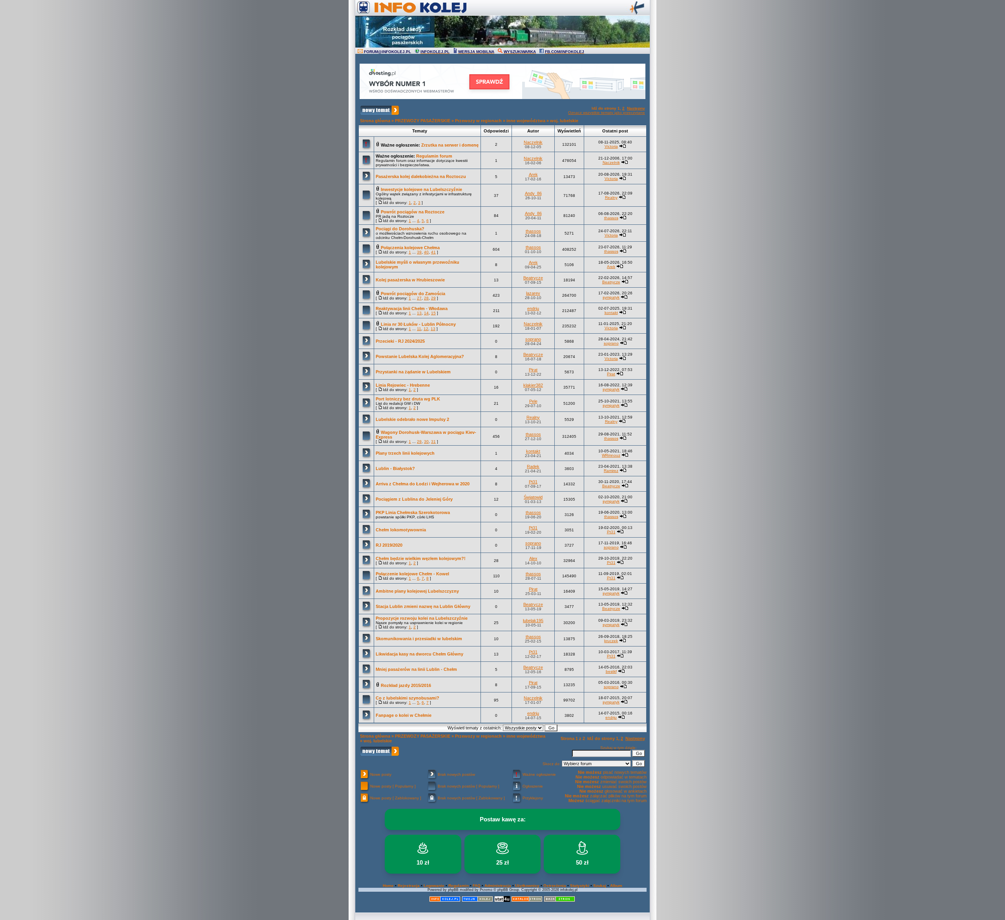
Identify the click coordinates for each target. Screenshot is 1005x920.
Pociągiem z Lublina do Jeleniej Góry (414, 499)
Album (616, 885)
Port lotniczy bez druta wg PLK (408, 399)
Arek (533, 174)
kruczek (611, 641)
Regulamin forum (434, 156)
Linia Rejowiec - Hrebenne (403, 385)
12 (426, 329)
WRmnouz (611, 455)
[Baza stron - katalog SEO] (559, 900)
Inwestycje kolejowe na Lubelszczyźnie (421, 189)
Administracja (497, 885)
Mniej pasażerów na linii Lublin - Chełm (416, 669)
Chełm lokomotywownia (401, 529)
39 (419, 252)
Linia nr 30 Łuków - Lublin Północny (418, 324)
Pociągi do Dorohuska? (400, 228)
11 (419, 329)
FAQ (477, 885)
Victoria (611, 146)
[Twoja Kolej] (477, 900)
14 (426, 313)
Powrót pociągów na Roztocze (412, 211)
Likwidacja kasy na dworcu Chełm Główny (419, 654)
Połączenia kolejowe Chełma (410, 247)
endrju (533, 308)
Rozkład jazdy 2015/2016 (406, 685)
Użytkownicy (527, 885)
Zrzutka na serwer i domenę (450, 145)
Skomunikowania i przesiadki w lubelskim (419, 638)
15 (433, 313)
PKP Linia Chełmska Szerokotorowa (413, 512)
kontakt (611, 312)
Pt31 (533, 481)
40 (426, 252)
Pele (533, 401)
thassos (611, 218)
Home (388, 885)
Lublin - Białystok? (395, 468)
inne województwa (525, 120)
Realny (611, 197)
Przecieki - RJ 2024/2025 (400, 341)
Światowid (533, 497)
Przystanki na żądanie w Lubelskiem (413, 371)
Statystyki (579, 885)
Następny (636, 108)
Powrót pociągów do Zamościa (413, 293)
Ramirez (611, 470)
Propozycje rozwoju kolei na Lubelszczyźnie (422, 618)
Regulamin (458, 885)
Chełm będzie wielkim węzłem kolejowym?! (421, 558)
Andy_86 (533, 193)
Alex (533, 558)
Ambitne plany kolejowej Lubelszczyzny (417, 591)
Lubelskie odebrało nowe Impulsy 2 (412, 419)
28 (426, 298)
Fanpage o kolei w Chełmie (403, 715)
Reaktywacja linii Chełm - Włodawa (412, 308)
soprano (533, 339)
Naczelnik (533, 142)
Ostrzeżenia (554, 885)
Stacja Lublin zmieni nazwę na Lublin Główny (423, 606)
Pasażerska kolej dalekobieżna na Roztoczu (421, 176)
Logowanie (434, 885)
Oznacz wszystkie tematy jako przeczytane (606, 112)
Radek (533, 466)
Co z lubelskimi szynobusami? (407, 698)
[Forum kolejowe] (444, 900)
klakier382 (533, 385)
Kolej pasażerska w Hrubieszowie (410, 279)
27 (419, 298)
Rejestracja (409, 885)
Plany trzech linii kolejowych (405, 453)
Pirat (533, 369)
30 (426, 441)
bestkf (611, 671)
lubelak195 (533, 620)
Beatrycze (533, 277)
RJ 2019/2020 (389, 545)
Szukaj (599, 885)
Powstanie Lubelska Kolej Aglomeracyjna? (420, 356)
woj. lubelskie (564, 120)
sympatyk (611, 297)
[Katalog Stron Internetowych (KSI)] (527, 900)
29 (433, 298)
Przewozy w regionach (478, 120)
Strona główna (375, 120)
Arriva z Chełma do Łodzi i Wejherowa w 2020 (423, 483)
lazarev (533, 293)
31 (433, 441)
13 (419, 313)
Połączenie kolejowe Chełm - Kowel (412, 573)
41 (433, 252)
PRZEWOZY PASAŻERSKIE (422, 120)
